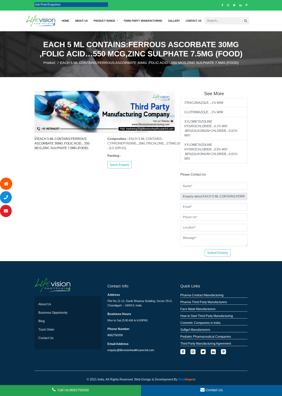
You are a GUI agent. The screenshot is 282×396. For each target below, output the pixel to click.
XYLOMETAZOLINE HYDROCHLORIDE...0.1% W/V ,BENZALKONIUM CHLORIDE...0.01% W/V (210, 128)
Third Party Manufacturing (143, 20)
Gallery (174, 20)
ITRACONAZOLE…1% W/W (203, 102)
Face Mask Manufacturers (197, 309)
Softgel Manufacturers (195, 329)
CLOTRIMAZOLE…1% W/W (203, 112)
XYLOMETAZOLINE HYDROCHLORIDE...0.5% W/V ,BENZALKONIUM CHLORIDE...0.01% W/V (210, 151)
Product (49, 63)
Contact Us (194, 20)
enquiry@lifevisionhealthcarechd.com (130, 350)
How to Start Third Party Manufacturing (206, 316)
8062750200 (115, 335)
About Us (44, 304)
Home (65, 20)
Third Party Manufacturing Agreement (205, 343)
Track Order (46, 329)
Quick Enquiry (119, 164)
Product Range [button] (105, 20)
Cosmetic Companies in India (200, 322)
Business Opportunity (53, 312)
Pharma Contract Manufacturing (201, 295)
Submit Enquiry (217, 252)
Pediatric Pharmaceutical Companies (205, 336)
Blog (41, 321)
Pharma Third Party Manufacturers (203, 302)
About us (81, 20)
